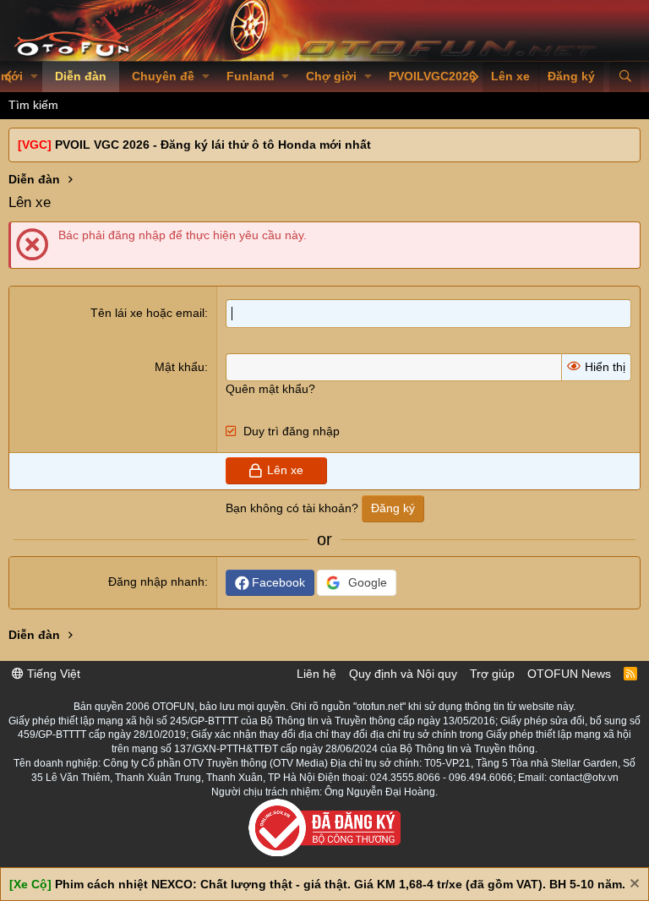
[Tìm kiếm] (625, 77)
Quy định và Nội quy (403, 673)
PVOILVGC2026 (432, 76)
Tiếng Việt (52, 673)
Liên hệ (316, 673)
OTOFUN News (569, 673)
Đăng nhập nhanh (156, 581)
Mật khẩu (180, 367)
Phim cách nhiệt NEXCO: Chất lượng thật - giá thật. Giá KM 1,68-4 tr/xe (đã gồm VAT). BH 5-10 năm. (340, 884)
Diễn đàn (80, 76)
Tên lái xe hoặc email (147, 312)
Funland (250, 76)
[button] (34, 77)
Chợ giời (331, 76)
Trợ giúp (492, 673)
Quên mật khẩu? (270, 389)
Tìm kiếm (33, 105)
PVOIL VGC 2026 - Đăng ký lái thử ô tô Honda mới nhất (213, 144)
